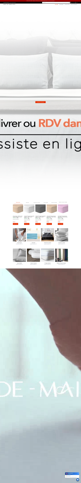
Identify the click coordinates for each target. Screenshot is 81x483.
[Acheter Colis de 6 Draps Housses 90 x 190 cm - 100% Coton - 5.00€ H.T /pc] (29, 209)
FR (77, 2)
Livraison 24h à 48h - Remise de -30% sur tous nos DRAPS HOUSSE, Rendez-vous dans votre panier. (40, 0)
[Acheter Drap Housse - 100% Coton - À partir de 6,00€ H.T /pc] (18, 209)
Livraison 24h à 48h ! (16, 219)
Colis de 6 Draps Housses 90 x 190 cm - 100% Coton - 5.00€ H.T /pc (29, 217)
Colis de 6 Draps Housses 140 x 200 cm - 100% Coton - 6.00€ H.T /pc (63, 217)
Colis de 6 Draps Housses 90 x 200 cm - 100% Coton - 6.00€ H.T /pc (40, 217)
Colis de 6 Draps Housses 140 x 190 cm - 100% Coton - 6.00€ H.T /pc (51, 217)
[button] (72, 3)
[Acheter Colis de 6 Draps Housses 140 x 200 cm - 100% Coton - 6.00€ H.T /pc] (63, 209)
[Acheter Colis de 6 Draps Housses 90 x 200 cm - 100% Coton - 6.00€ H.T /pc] (40, 209)
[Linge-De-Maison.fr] (9, 4)
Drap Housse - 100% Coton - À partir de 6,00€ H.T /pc (18, 217)
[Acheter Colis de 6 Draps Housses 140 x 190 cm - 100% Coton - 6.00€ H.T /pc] (52, 209)
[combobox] (55, 2)
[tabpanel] (40, 214)
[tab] (18, 202)
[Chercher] (69, 2)
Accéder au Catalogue (40, 102)
